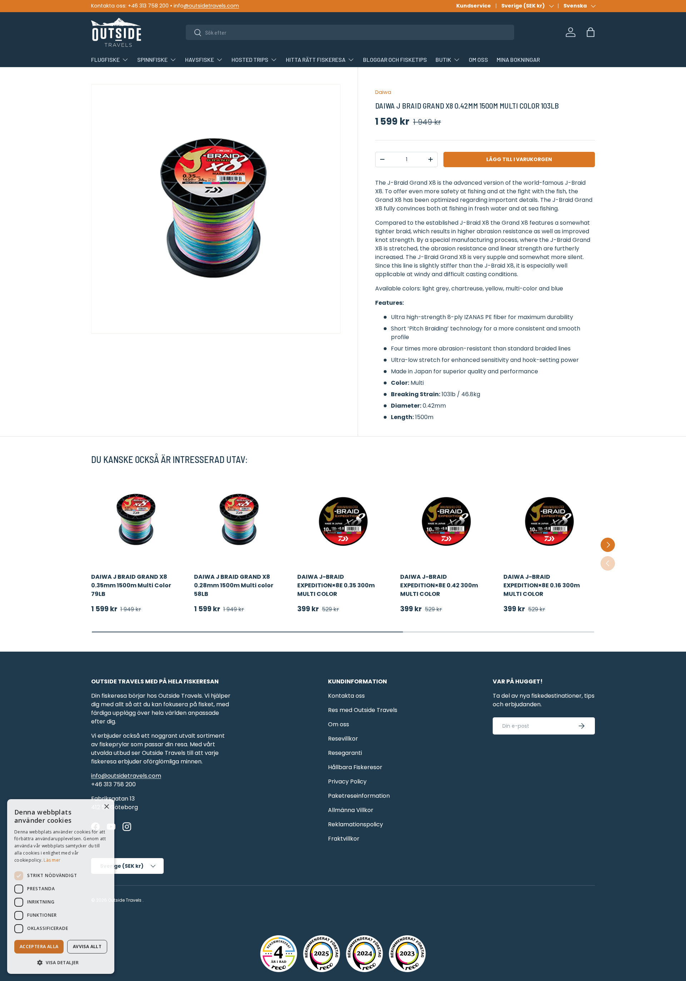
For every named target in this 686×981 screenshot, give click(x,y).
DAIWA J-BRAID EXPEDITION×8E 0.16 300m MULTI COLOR (541, 585)
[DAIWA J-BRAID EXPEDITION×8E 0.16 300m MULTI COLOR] (549, 520)
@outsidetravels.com (211, 5)
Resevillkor (343, 738)
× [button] (106, 807)
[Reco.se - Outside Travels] (278, 953)
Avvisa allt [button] (87, 946)
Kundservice (473, 5)
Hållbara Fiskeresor (355, 767)
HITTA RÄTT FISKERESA (316, 59)
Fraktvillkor (343, 839)
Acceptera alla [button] (39, 946)
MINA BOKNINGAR (518, 59)
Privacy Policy (347, 781)
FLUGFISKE (105, 59)
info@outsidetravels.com (126, 776)
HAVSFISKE (199, 59)
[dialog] (60, 886)
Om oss (338, 724)
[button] (590, 32)
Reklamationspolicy (355, 824)
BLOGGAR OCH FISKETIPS (395, 59)
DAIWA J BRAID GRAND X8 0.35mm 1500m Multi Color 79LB (131, 585)
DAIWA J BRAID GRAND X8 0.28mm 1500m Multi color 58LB (233, 585)
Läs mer (52, 860)
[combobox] (350, 32)
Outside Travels (124, 900)
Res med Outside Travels (362, 710)
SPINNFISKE (152, 59)
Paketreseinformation (359, 796)
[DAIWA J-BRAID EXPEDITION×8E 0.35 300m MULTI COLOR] (343, 520)
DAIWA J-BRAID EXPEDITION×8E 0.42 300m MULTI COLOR (439, 585)
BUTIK (443, 59)
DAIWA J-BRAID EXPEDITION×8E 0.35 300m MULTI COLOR (336, 585)
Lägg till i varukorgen (519, 159)
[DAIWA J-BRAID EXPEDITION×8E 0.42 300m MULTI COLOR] (446, 520)
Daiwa (383, 92)
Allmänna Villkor (350, 810)
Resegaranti (345, 753)
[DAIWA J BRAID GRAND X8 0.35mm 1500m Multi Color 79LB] (137, 520)
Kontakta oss (346, 696)
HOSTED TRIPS (250, 59)
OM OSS (478, 59)
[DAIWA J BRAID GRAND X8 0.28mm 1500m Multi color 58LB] (239, 520)
